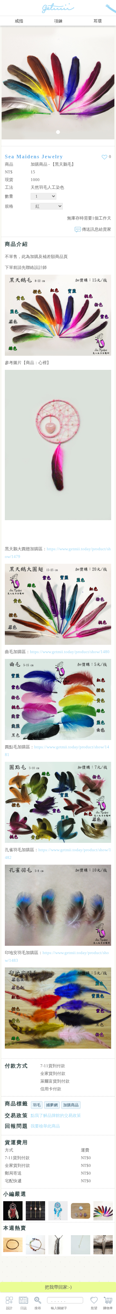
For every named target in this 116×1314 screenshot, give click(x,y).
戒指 (19, 21)
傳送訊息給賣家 (96, 229)
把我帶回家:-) (58, 1287)
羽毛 (37, 1105)
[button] (24, 83)
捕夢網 (52, 1105)
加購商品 (71, 1105)
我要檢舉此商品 (45, 1126)
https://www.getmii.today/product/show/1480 (70, 651)
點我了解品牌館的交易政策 (56, 1115)
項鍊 (58, 21)
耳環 (97, 21)
